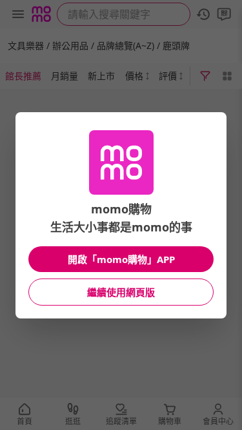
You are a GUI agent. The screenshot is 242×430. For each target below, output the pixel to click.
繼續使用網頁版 (121, 292)
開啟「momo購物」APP (121, 259)
